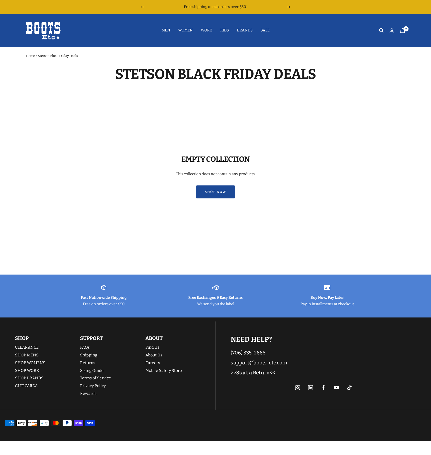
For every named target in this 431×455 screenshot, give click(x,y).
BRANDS (245, 30)
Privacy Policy (93, 385)
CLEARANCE (27, 347)
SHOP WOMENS (30, 362)
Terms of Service (95, 378)
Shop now (215, 192)
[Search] (381, 30)
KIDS (224, 30)
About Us (153, 355)
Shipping (88, 355)
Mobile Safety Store (163, 370)
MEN (166, 30)
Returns (87, 362)
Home (30, 56)
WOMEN (185, 30)
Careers (152, 362)
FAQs (85, 347)
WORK (206, 30)
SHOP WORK (27, 370)
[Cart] (402, 30)
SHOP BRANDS (29, 378)
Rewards (88, 393)
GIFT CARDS (26, 385)
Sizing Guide (92, 370)
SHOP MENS (27, 355)
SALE (265, 30)
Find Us (152, 347)
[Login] (392, 30)
